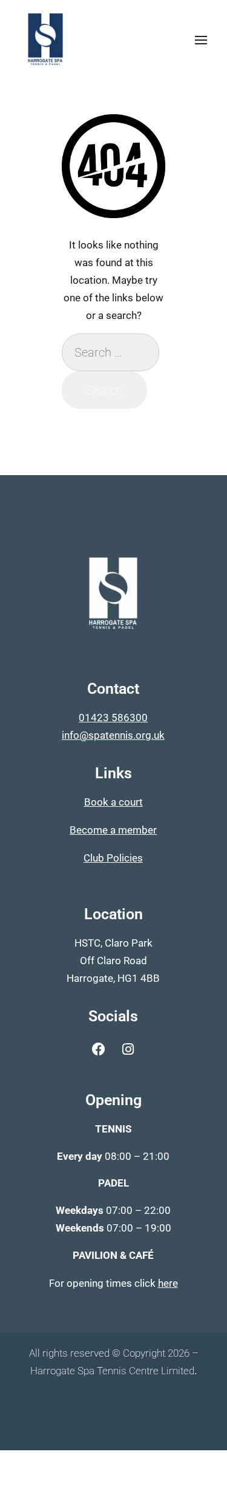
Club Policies (113, 858)
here (168, 1283)
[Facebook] (98, 1049)
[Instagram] (128, 1049)
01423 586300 (113, 717)
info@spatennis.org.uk (113, 735)
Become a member (113, 830)
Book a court (113, 802)
